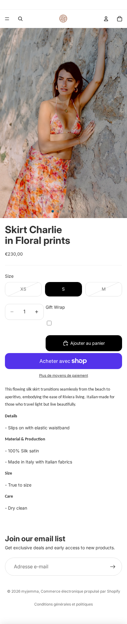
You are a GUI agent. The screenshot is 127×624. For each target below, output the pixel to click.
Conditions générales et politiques (63, 604)
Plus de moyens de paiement (63, 375)
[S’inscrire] (112, 566)
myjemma (30, 591)
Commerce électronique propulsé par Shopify (80, 591)
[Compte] (106, 19)
